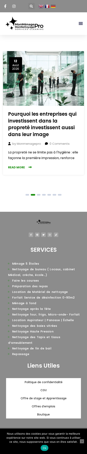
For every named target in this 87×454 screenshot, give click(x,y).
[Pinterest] (37, 235)
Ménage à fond (24, 303)
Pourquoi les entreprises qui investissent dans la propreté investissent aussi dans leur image (42, 124)
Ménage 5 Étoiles (25, 264)
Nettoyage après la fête (31, 309)
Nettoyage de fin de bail (31, 348)
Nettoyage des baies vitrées (34, 326)
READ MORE (16, 167)
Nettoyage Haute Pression (33, 331)
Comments (60, 144)
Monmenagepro (29, 144)
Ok (44, 448)
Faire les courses (25, 281)
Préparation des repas (30, 286)
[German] (53, 6)
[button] (31, 6)
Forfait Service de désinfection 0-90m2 (43, 298)
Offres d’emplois (43, 406)
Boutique (43, 414)
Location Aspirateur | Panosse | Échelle (43, 320)
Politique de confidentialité (44, 382)
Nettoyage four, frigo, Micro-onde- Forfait (46, 314)
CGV (43, 390)
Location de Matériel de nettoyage (40, 292)
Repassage (20, 354)
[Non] (82, 441)
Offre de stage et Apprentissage (44, 398)
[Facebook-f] (31, 235)
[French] (47, 6)
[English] (41, 6)
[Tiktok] (56, 235)
